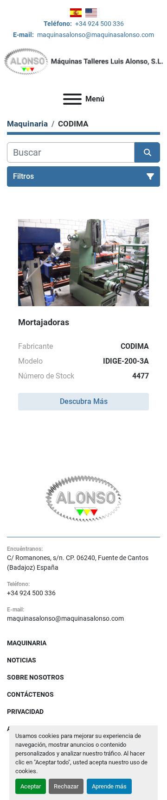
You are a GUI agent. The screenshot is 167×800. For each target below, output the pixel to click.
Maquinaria (26, 643)
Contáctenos (30, 694)
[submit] (147, 152)
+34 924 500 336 (99, 23)
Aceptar (30, 786)
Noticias (21, 660)
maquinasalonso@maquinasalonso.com (95, 34)
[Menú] (72, 99)
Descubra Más (84, 401)
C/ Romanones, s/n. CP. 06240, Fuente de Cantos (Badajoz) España (77, 562)
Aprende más (109, 786)
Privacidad (25, 711)
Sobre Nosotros (35, 677)
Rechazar (66, 786)
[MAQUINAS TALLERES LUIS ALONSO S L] (83, 498)
